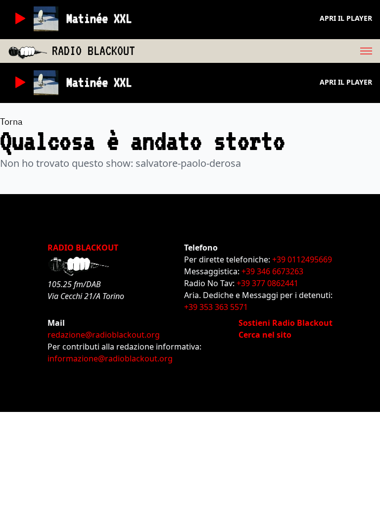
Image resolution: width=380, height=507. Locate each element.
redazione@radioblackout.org (104, 334)
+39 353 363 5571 (216, 307)
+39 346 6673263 (272, 271)
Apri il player (346, 18)
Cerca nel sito (264, 334)
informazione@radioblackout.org (110, 358)
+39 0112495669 (302, 259)
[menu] (257, 51)
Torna (11, 121)
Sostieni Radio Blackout (285, 322)
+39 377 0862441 (267, 283)
